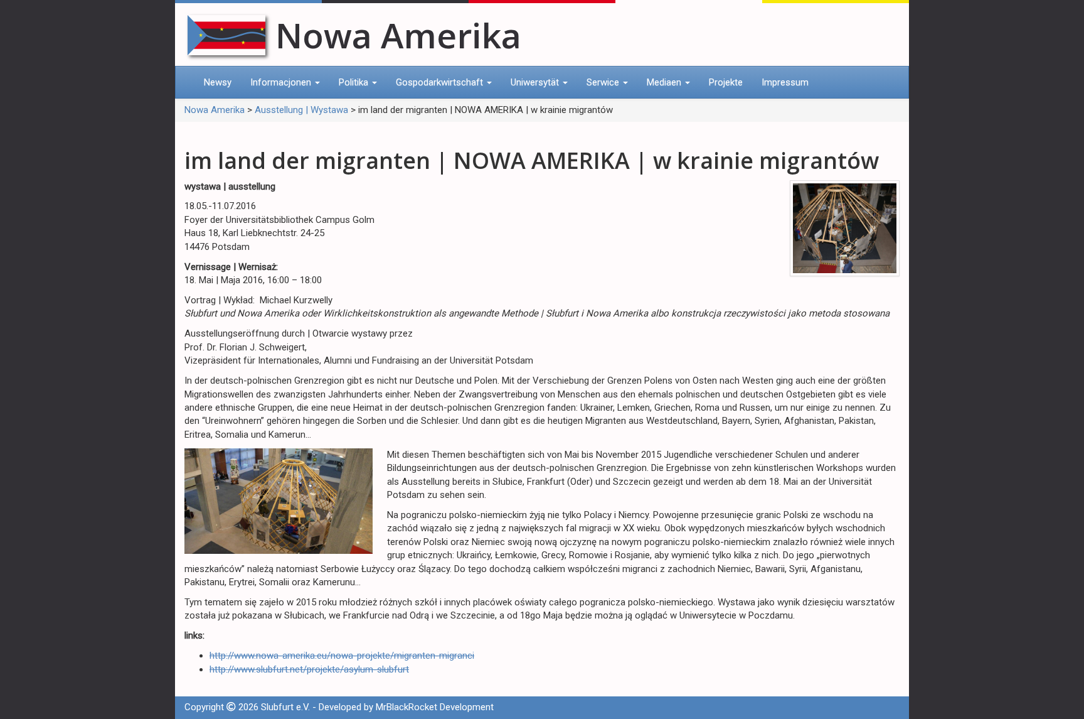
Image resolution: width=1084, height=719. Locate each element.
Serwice (604, 82)
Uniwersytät (536, 82)
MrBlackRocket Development (435, 707)
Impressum (785, 82)
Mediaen (665, 82)
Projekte (726, 82)
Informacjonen (282, 82)
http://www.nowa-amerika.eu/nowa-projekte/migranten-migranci (342, 655)
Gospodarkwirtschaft (441, 82)
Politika (355, 82)
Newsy (217, 82)
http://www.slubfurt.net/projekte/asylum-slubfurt (309, 669)
